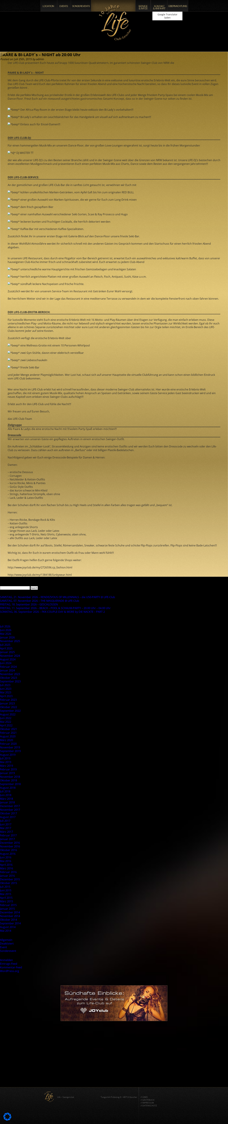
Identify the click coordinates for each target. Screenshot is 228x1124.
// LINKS (144, 1097)
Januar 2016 (7, 876)
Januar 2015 (7, 909)
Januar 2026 (7, 637)
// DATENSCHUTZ (149, 1105)
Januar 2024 (7, 670)
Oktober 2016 (8, 850)
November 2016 (10, 846)
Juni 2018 (5, 795)
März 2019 (6, 766)
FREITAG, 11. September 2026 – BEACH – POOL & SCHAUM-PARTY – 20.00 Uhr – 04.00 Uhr (55, 608)
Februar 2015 (8, 905)
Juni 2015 (5, 890)
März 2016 (6, 868)
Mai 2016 (5, 861)
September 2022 (10, 711)
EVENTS (64, 5)
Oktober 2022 (8, 707)
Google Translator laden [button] (167, 16)
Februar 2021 (8, 733)
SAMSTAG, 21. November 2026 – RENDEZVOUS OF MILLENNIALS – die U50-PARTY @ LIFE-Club (57, 597)
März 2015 (6, 901)
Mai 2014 (5, 931)
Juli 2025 (5, 645)
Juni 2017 (5, 824)
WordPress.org (9, 971)
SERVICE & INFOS (143, 5)
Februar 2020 (8, 744)
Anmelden (6, 960)
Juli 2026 (5, 626)
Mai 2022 (5, 722)
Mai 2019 (5, 762)
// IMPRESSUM (147, 1102)
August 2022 (8, 714)
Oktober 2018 (8, 780)
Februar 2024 (8, 667)
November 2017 (10, 810)
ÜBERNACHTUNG (177, 5)
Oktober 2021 (8, 729)
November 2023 (10, 674)
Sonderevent (8, 951)
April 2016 (6, 865)
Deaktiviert (7, 943)
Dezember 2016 (10, 843)
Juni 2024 (5, 663)
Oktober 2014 (8, 920)
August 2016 (8, 854)
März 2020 (6, 740)
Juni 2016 (5, 857)
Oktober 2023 (8, 678)
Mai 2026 (5, 634)
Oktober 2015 (8, 883)
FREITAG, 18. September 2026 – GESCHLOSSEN (29, 604)
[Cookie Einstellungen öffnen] (7, 1120)
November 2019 (10, 747)
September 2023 (10, 681)
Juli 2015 (5, 887)
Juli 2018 (5, 791)
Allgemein (6, 940)
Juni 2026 (5, 630)
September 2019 (10, 751)
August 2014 (8, 927)
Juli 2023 (5, 685)
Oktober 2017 (8, 813)
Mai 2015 (5, 894)
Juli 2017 (5, 821)
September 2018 (10, 784)
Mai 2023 (5, 692)
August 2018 (8, 788)
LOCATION (49, 5)
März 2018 (6, 799)
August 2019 (8, 755)
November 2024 (10, 656)
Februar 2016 (8, 872)
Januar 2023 (7, 703)
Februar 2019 (8, 769)
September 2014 (10, 923)
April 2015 (6, 898)
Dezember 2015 (10, 879)
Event (3, 947)
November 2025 (10, 641)
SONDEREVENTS (81, 5)
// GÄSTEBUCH (147, 1100)
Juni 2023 (5, 689)
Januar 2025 (7, 652)
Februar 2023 (8, 700)
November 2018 (10, 777)
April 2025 (6, 648)
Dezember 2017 (10, 806)
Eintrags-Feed (8, 964)
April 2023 (6, 696)
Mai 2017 (5, 828)
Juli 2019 (5, 758)
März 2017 (6, 832)
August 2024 (8, 659)
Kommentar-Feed (11, 967)
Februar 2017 (8, 835)
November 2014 (10, 916)
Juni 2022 (5, 718)
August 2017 (8, 817)
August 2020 (8, 736)
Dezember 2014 (10, 912)
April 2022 (6, 725)
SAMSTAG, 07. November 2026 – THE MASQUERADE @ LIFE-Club (39, 601)
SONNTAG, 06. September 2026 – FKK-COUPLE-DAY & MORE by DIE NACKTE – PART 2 (52, 612)
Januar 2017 (7, 839)
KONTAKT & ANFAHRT (159, 5)
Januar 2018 (7, 802)
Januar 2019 (7, 773)
